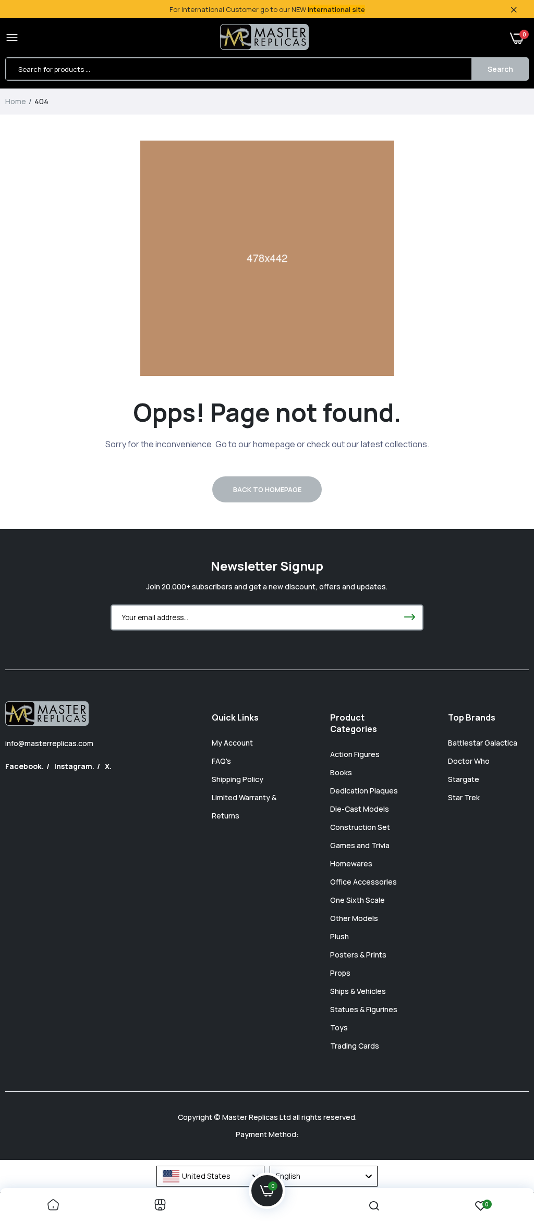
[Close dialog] (457, 523)
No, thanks (334, 743)
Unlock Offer (335, 691)
